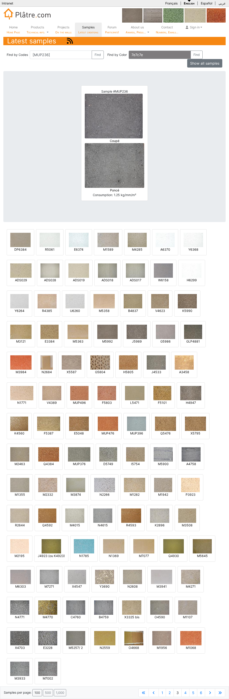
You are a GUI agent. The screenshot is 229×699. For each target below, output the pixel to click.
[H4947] (190, 393)
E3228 (48, 648)
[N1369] (113, 546)
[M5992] (132, 15)
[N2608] (132, 576)
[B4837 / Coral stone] (133, 301)
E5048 (79, 433)
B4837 (133, 311)
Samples (88, 29)
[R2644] (19, 515)
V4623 (160, 311)
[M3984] (21, 362)
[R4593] (131, 515)
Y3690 (105, 586)
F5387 (48, 433)
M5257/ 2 (76, 648)
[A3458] (184, 362)
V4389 (52, 403)
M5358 (104, 311)
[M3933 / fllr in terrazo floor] (19, 668)
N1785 (84, 556)
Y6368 (193, 249)
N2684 (47, 372)
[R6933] (152, 15)
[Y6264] (19, 301)
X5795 (195, 433)
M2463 (20, 464)
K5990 (187, 311)
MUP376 (79, 464)
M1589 (108, 249)
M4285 (137, 249)
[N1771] (21, 393)
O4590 (160, 617)
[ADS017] (135, 270)
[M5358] (104, 301)
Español (206, 3)
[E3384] (49, 331)
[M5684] (216, 15)
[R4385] (47, 301)
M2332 (48, 494)
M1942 (163, 494)
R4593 (131, 525)
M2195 (20, 556)
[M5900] (163, 454)
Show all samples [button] (204, 63)
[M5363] (78, 331)
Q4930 (173, 556)
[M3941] (161, 576)
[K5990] (187, 301)
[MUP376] (79, 454)
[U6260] (75, 301)
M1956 (162, 648)
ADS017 (135, 280)
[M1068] (190, 638)
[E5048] (79, 423)
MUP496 (79, 403)
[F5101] (162, 393)
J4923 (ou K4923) (51, 556)
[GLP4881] (193, 331)
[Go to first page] (143, 692)
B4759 (104, 617)
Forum (112, 29)
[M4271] (190, 576)
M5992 (107, 341)
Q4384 (48, 464)
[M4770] (47, 607)
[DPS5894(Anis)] (173, 15)
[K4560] (19, 423)
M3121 (21, 341)
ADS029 (21, 280)
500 (48, 693)
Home (13, 29)
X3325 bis (131, 617)
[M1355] (19, 485)
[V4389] (51, 393)
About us (136, 29)
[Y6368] (193, 239)
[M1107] (187, 607)
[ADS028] (49, 270)
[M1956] (161, 638)
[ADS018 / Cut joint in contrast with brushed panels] (107, 270)
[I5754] (135, 454)
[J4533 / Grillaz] (156, 362)
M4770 (48, 617)
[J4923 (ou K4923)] (51, 546)
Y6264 (19, 311)
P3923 (190, 494)
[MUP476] (108, 423)
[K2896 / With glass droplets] (159, 515)
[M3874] (75, 485)
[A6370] (165, 239)
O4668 (134, 648)
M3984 (21, 372)
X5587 (71, 372)
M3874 (76, 494)
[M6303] (20, 576)
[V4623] (160, 301)
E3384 (50, 341)
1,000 (60, 693)
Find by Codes (17, 55)
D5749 (108, 464)
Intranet (7, 3)
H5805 (128, 372)
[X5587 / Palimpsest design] (71, 362)
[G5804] (100, 362)
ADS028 (50, 280)
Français (171, 3)
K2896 (160, 525)
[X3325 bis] (131, 607)
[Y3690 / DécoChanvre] (104, 576)
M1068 (191, 648)
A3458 (184, 372)
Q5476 (165, 433)
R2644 (20, 525)
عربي (222, 3)
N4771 (20, 617)
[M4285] (137, 239)
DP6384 (20, 249)
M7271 (49, 586)
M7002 (48, 678)
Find (98, 55)
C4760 (76, 617)
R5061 (50, 249)
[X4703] (19, 638)
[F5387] (48, 423)
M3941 (162, 586)
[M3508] (187, 515)
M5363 (78, 341)
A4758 (191, 464)
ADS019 (79, 280)
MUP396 (136, 433)
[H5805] (128, 362)
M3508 (187, 525)
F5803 (107, 403)
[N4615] (102, 515)
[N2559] (104, 638)
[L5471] (134, 393)
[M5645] (202, 546)
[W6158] (163, 270)
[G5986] (165, 331)
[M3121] (21, 331)
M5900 (163, 464)
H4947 (191, 403)
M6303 (20, 586)
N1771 (21, 403)
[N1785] (84, 546)
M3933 (20, 678)
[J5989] (137, 331)
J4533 (156, 372)
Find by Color (117, 55)
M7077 (144, 556)
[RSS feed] (70, 41)
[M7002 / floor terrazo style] (47, 668)
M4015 (75, 525)
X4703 (20, 648)
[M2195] (19, 546)
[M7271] (49, 576)
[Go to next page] (210, 692)
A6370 (165, 249)
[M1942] (163, 485)
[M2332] (47, 485)
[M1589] (108, 239)
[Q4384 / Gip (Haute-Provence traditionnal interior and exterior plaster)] (48, 454)
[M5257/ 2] (75, 638)
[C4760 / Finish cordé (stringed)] (75, 607)
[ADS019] (78, 270)
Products (36, 29)
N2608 (132, 586)
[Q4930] (173, 546)
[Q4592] (47, 515)
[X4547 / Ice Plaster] (77, 576)
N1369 (114, 556)
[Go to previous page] (153, 692)
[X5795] (195, 423)
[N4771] (19, 607)
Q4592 (47, 525)
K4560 (19, 433)
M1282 (135, 494)
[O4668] (133, 638)
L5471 (134, 403)
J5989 (137, 341)
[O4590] (159, 607)
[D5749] (108, 454)
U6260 (75, 311)
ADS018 (107, 280)
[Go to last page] (220, 692)
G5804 (100, 372)
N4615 (103, 525)
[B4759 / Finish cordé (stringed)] (103, 607)
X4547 (77, 586)
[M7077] (143, 546)
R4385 (47, 311)
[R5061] (50, 239)
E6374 (78, 249)
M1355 (20, 494)
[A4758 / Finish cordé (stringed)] (191, 454)
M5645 (202, 556)
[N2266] (104, 485)
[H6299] (191, 270)
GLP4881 (193, 341)
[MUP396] (136, 423)
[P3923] (190, 485)
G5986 (165, 341)
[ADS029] (195, 15)
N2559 (105, 648)
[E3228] (47, 638)
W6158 (163, 280)
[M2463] (19, 454)
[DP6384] (20, 239)
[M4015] (74, 515)
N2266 (105, 494)
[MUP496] (79, 393)
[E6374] (79, 239)
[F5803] (107, 393)
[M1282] (134, 485)
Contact (167, 29)
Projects (63, 29)
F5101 (162, 403)
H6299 (192, 280)
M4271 (191, 586)
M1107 (188, 617)
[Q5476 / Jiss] (165, 423)
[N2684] (46, 362)
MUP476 (108, 433)
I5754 (135, 464)
